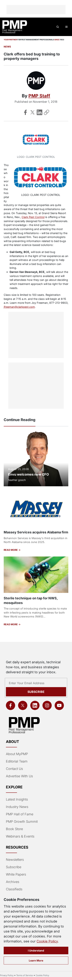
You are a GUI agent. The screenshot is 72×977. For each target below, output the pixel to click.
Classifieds (14, 889)
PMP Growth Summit (22, 821)
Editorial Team (17, 761)
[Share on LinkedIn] (39, 112)
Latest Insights (17, 799)
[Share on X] (32, 112)
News (7, 46)
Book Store (14, 829)
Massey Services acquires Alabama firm (36, 532)
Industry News (17, 807)
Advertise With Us (19, 776)
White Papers (16, 874)
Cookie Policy (47, 941)
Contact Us (14, 769)
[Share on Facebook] (25, 112)
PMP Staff (39, 95)
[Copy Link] (46, 112)
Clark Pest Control (33, 217)
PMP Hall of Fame (19, 814)
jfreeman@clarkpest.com (19, 306)
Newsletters (15, 860)
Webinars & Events (20, 836)
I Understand (36, 950)
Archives (12, 882)
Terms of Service (24, 975)
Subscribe (36, 692)
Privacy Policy (6, 975)
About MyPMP (17, 754)
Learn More (36, 960)
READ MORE (11, 550)
